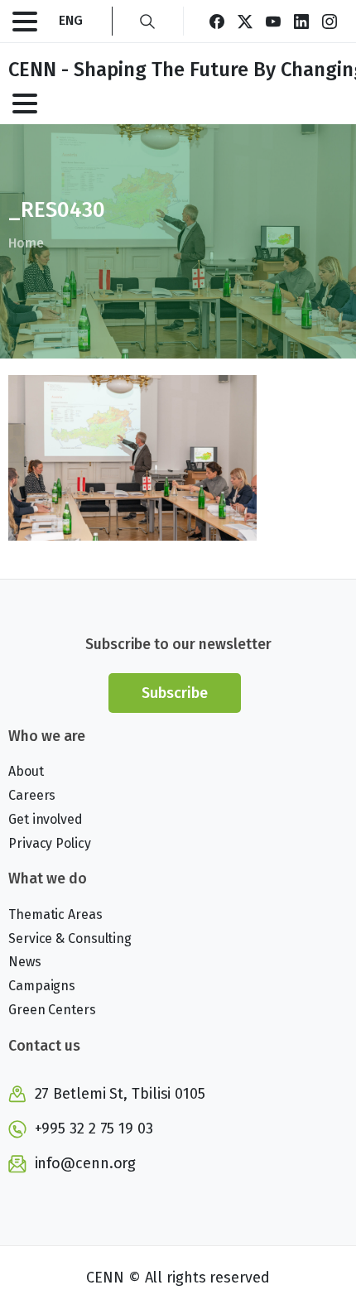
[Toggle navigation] (24, 21)
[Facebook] (216, 21)
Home (26, 243)
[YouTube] (273, 21)
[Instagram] (329, 21)
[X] (245, 21)
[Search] (147, 21)
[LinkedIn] (301, 21)
